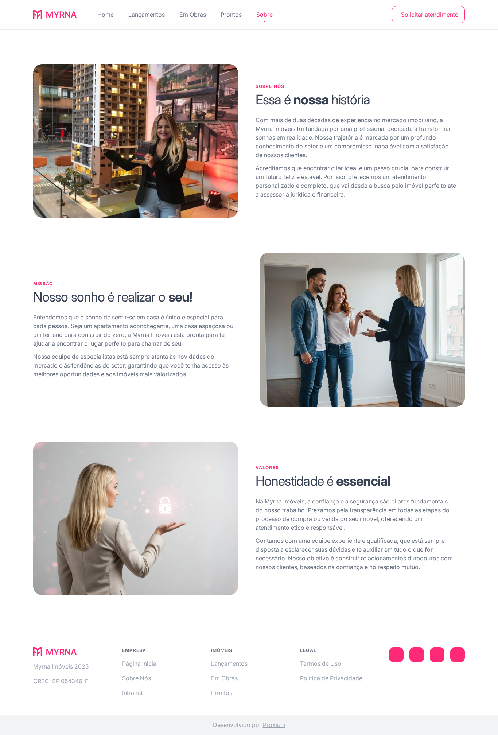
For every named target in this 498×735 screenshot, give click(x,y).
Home (105, 14)
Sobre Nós (136, 678)
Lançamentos (229, 663)
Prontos (221, 692)
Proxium (274, 724)
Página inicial (140, 663)
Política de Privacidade (331, 678)
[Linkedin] (396, 655)
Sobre (264, 14)
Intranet (132, 692)
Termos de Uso (320, 663)
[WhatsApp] (457, 655)
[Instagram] (416, 655)
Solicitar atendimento (430, 14)
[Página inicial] (55, 14)
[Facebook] (437, 655)
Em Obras (224, 678)
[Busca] (379, 14)
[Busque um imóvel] (379, 14)
